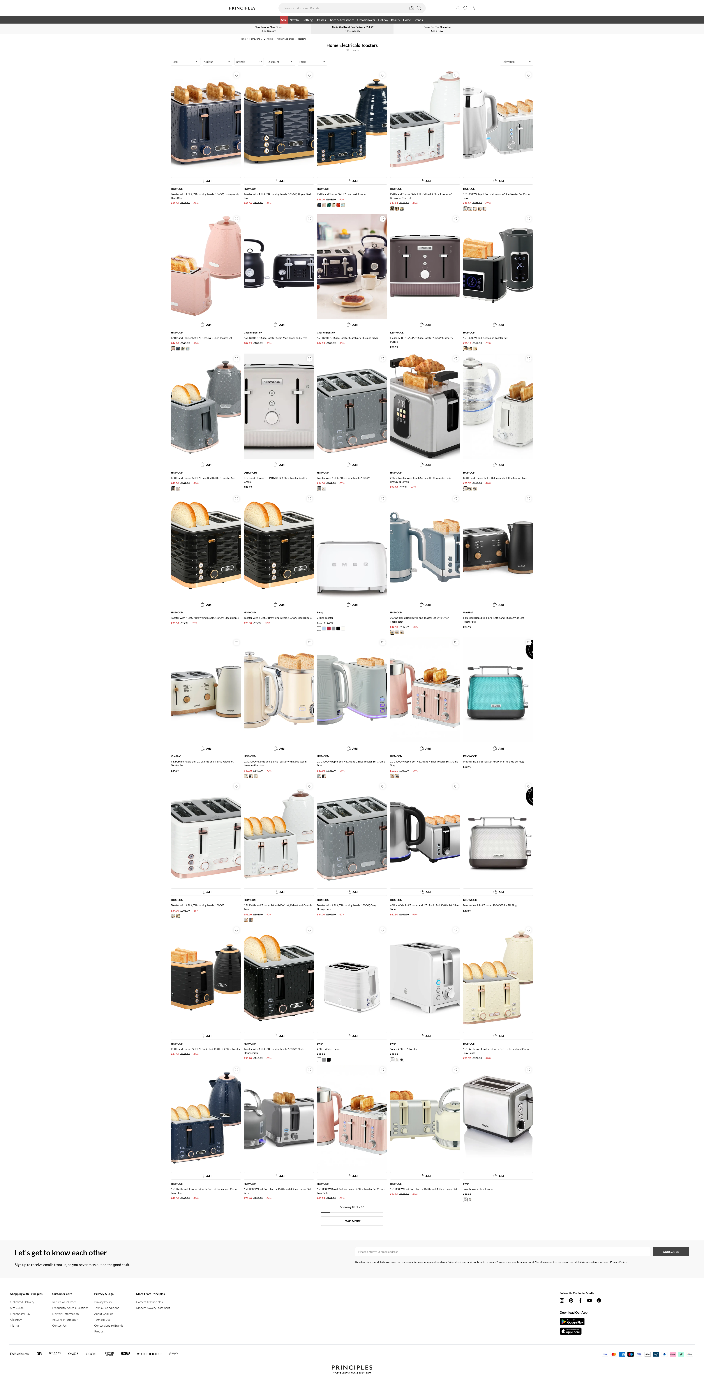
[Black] (397, 209)
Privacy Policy (103, 1302)
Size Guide (17, 1308)
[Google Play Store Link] (572, 1321)
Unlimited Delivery (22, 1302)
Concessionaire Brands (108, 1325)
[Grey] (402, 209)
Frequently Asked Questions (70, 1308)
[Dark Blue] (397, 776)
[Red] (338, 205)
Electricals (268, 38)
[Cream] (392, 209)
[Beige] (333, 205)
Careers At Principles (149, 1302)
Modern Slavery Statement (153, 1308)
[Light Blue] (343, 205)
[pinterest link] (571, 1300)
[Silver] (333, 628)
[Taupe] (465, 209)
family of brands (476, 1261)
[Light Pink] (324, 205)
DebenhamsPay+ (21, 1314)
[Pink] (392, 776)
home (243, 38)
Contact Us (59, 1325)
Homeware (254, 38)
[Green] (329, 205)
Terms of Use (102, 1319)
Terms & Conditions (106, 1308)
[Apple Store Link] (572, 1331)
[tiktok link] (599, 1300)
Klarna (14, 1325)
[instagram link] (562, 1300)
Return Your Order (64, 1302)
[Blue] (319, 205)
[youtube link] (589, 1300)
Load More (352, 1221)
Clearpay (16, 1319)
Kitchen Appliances (285, 38)
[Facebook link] (580, 1300)
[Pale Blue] (324, 628)
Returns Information (65, 1319)
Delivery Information (65, 1314)
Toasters (302, 38)
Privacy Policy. (618, 1261)
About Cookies (103, 1314)
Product (99, 1331)
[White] (475, 209)
